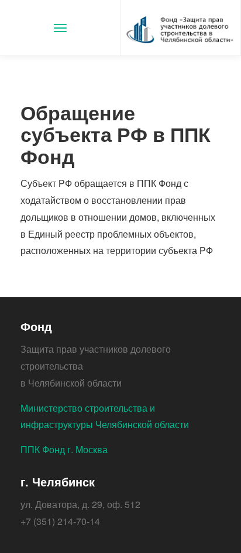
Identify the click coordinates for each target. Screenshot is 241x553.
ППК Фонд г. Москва (64, 449)
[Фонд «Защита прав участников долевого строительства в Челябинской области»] (180, 27)
